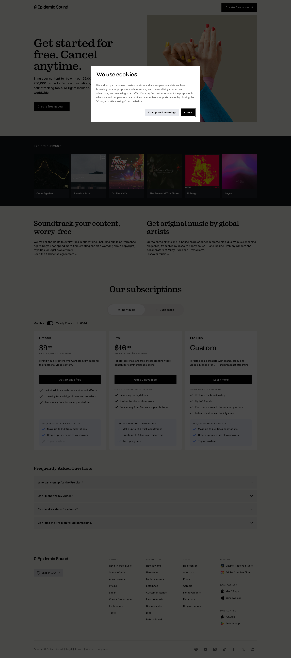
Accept (188, 112)
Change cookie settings (162, 112)
